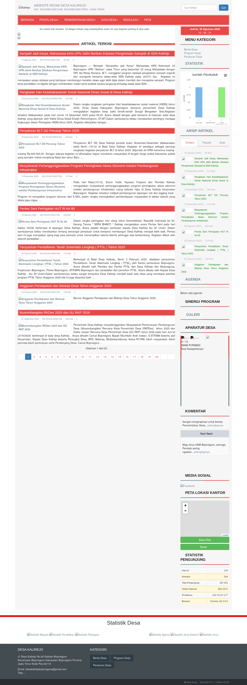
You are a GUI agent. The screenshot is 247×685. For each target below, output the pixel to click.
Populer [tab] (207, 142)
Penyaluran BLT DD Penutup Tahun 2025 (49, 131)
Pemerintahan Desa (79, 19)
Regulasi (130, 19)
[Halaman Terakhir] (171, 357)
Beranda (27, 19)
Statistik (193, 63)
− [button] (185, 511)
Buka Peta (205, 540)
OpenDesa (192, 682)
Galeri (192, 315)
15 (119, 356)
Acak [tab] (222, 142)
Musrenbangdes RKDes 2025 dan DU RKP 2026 (55, 312)
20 (156, 356)
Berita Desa (190, 49)
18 (141, 356)
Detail (203, 547)
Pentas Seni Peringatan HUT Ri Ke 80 (47, 208)
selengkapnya (202, 444)
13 (104, 356)
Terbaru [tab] (189, 142)
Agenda (192, 279)
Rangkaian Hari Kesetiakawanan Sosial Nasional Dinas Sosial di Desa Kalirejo (76, 92)
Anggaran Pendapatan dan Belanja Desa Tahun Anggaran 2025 (65, 286)
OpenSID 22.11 (207, 682)
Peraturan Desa (192, 56)
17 (134, 356)
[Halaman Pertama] (21, 357)
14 (112, 356)
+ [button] (185, 505)
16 (127, 356)
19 (149, 356)
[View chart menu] (225, 75)
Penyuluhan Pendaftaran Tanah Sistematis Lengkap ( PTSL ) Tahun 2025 (72, 247)
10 (82, 356)
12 (97, 356)
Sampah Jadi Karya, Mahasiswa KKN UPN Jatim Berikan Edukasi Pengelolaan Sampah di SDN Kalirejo (94, 53)
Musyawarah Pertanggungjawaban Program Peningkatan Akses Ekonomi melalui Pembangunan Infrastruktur (89, 168)
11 (90, 356)
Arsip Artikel (198, 131)
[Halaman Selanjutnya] (164, 357)
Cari (223, 7)
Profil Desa (48, 19)
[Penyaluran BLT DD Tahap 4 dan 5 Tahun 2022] (96, 37)
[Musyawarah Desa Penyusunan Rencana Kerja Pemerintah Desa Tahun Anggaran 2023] (96, 33)
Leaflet (225, 535)
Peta (147, 19)
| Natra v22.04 (222, 682)
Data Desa (108, 19)
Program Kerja (192, 53)
